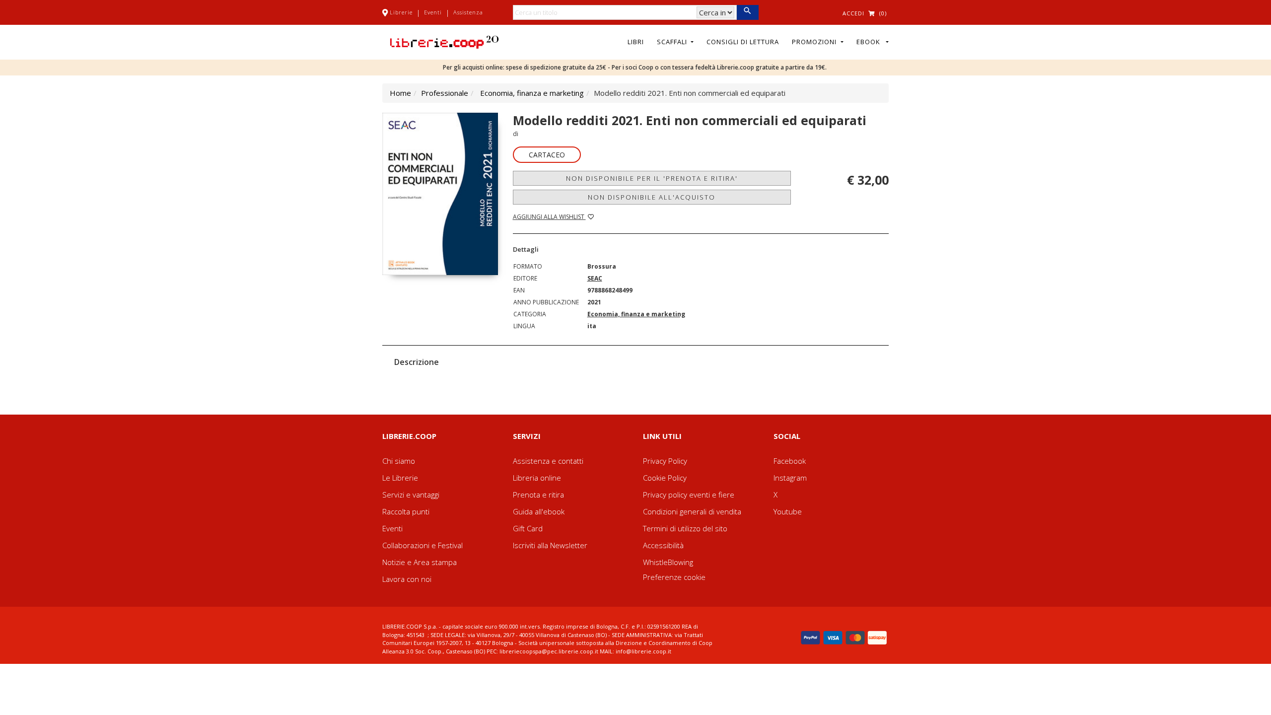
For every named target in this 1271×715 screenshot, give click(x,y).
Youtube (788, 511)
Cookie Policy (665, 478)
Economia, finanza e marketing (532, 93)
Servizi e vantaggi (410, 495)
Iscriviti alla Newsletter (550, 545)
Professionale (444, 93)
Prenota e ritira (538, 495)
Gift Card (528, 528)
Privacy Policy (665, 461)
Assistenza (468, 12)
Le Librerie (400, 478)
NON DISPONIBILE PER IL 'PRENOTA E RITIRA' (652, 178)
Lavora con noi (406, 579)
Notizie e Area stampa (419, 562)
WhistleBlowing (668, 562)
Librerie (401, 12)
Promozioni (815, 41)
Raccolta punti (405, 511)
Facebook (790, 461)
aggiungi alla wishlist (549, 217)
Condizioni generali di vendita (692, 511)
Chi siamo (398, 461)
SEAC (594, 278)
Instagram (790, 478)
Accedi (853, 13)
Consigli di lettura (742, 41)
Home (400, 93)
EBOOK (870, 41)
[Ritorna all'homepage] (444, 41)
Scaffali (673, 41)
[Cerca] (747, 12)
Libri (636, 41)
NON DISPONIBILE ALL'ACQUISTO (651, 197)
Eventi (433, 12)
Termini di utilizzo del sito (685, 528)
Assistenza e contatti (548, 461)
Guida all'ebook (539, 511)
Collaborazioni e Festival (422, 545)
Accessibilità (663, 545)
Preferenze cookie (674, 577)
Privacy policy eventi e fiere (688, 495)
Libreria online (537, 478)
